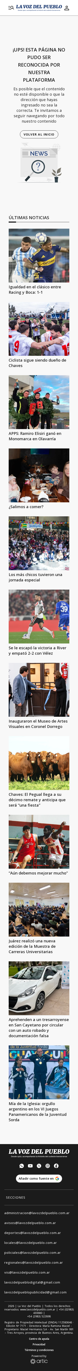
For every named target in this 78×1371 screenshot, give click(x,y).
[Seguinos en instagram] (47, 1166)
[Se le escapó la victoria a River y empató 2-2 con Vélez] (39, 616)
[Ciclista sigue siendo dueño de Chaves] (39, 329)
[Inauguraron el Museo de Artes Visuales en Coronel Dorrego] (39, 690)
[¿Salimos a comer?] (39, 475)
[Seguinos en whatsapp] (21, 1166)
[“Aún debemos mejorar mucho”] (39, 842)
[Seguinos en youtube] (30, 1166)
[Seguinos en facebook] (56, 1166)
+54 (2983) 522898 (39, 1316)
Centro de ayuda (39, 1339)
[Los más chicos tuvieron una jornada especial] (39, 543)
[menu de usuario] (67, 8)
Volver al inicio (39, 134)
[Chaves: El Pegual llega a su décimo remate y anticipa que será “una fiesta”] (39, 763)
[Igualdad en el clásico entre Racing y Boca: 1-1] (39, 256)
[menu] (11, 8)
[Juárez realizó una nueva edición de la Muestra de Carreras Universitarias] (39, 910)
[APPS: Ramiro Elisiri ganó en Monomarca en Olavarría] (39, 402)
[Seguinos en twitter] (39, 1166)
